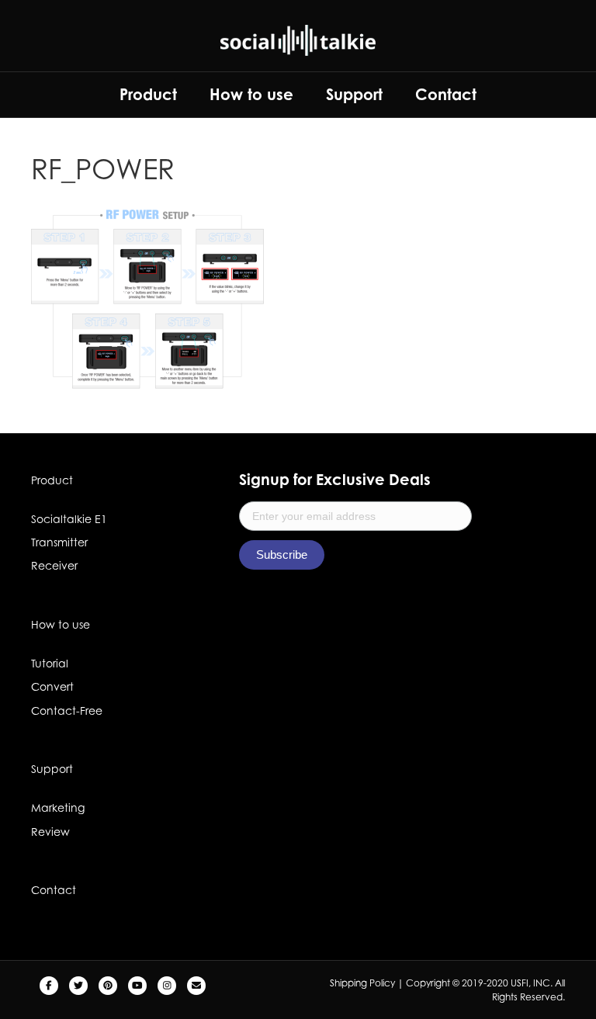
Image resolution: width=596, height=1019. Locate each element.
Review (50, 831)
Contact (445, 94)
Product (148, 94)
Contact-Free (66, 710)
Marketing (58, 807)
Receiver (54, 565)
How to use (251, 94)
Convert (52, 686)
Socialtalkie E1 (69, 518)
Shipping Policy (362, 983)
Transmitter (59, 542)
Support (354, 94)
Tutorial (49, 663)
